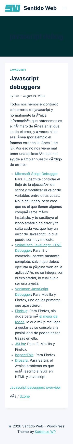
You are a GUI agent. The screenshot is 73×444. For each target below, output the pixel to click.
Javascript (18, 69)
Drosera (21, 360)
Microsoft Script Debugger (36, 174)
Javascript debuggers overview (35, 387)
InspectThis (24, 355)
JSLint (20, 344)
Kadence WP (45, 432)
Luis (16, 96)
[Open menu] (64, 8)
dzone (25, 396)
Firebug (21, 311)
